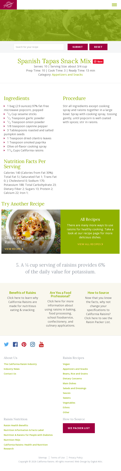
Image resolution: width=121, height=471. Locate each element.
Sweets (67, 397)
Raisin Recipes (73, 358)
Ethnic (66, 407)
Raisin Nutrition (15, 419)
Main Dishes (69, 383)
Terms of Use (58, 457)
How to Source (74, 419)
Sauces (66, 392)
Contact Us (10, 373)
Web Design (81, 461)
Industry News (12, 368)
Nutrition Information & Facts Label (24, 430)
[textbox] (39, 47)
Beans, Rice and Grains (75, 373)
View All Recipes (89, 244)
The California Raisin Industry (20, 364)
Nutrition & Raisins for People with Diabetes (28, 434)
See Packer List (79, 428)
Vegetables (69, 402)
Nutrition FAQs (12, 439)
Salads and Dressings (74, 388)
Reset (98, 46)
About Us (10, 358)
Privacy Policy (76, 457)
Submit (77, 46)
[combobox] (39, 47)
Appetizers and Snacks (67, 74)
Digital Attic (96, 461)
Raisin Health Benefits (16, 425)
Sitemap (42, 457)
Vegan (66, 364)
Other (66, 412)
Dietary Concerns (72, 378)
